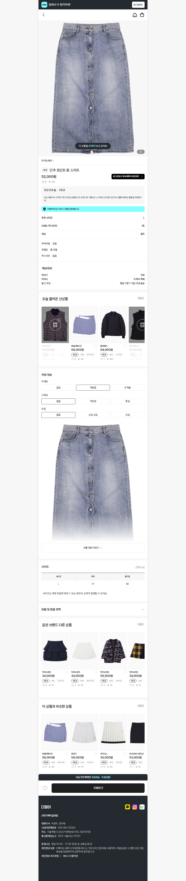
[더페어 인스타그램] (134, 807)
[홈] (134, 14)
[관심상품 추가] (45, 788)
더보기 (141, 298)
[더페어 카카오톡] (127, 807)
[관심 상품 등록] (96, 346)
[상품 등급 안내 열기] (54, 190)
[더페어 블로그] (142, 807)
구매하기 (98, 788)
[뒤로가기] (43, 15)
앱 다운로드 (138, 4)
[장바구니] (142, 14)
